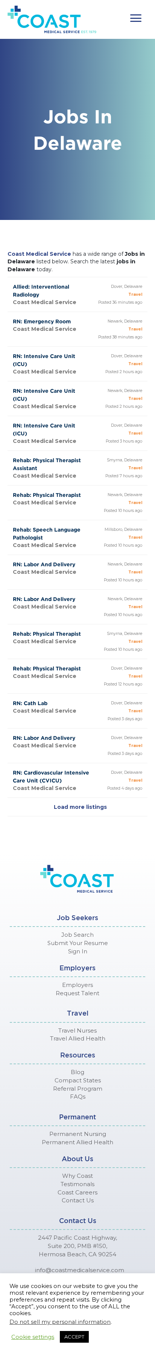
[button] (135, 18)
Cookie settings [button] (32, 1337)
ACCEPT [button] (74, 1337)
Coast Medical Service (39, 254)
